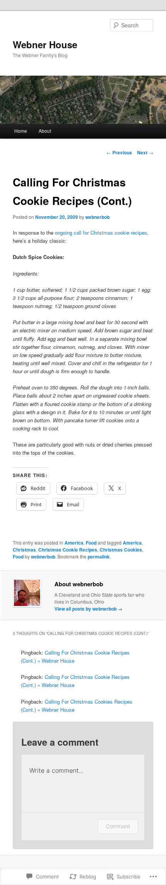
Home (20, 130)
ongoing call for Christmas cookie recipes (101, 232)
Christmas (24, 549)
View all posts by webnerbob (88, 608)
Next (145, 152)
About (45, 130)
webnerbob (97, 216)
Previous (119, 152)
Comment (118, 826)
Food (91, 542)
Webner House (45, 44)
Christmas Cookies (121, 549)
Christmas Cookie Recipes (67, 549)
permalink (99, 556)
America (73, 542)
